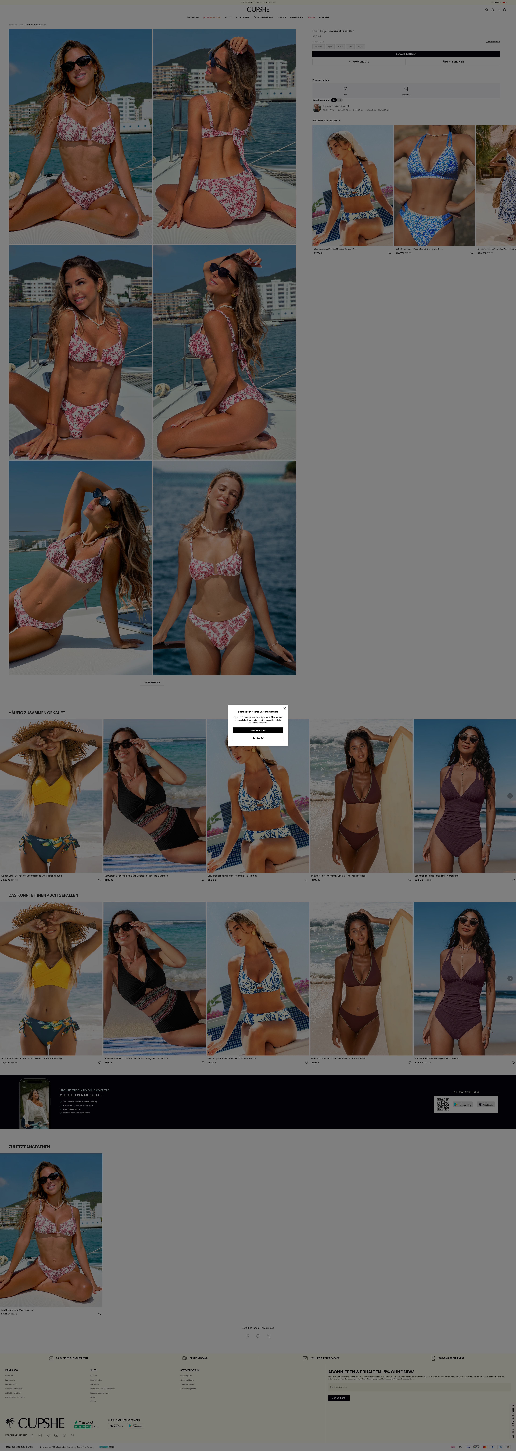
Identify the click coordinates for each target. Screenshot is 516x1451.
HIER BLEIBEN (258, 738)
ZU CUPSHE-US (258, 730)
